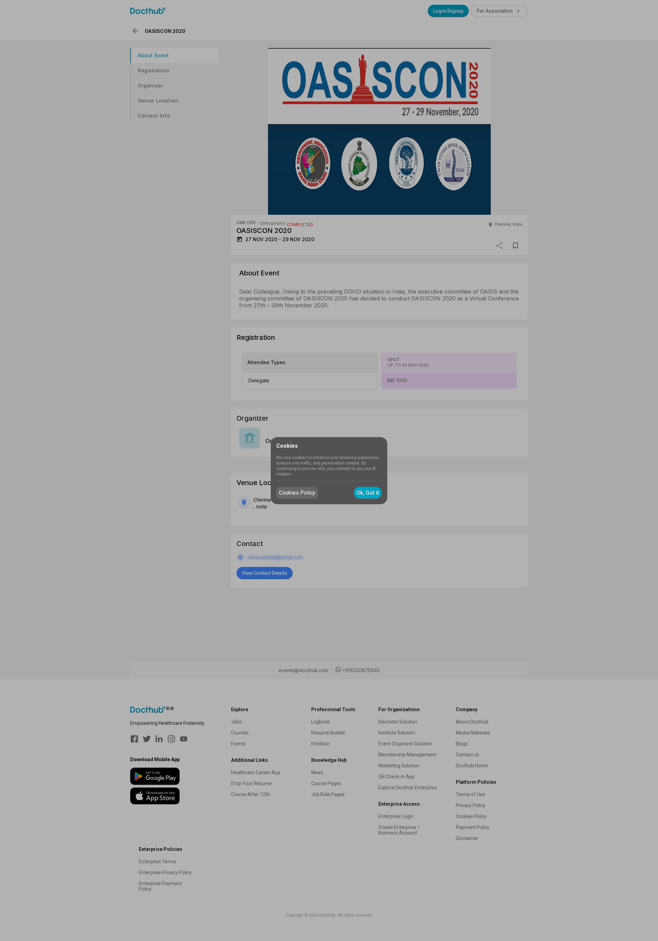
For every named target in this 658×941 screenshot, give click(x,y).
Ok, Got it (367, 493)
